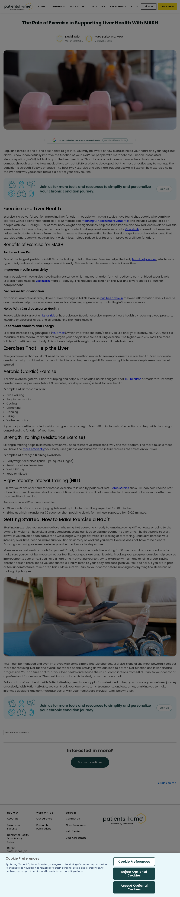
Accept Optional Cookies (134, 887)
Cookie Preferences (134, 861)
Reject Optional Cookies (134, 873)
